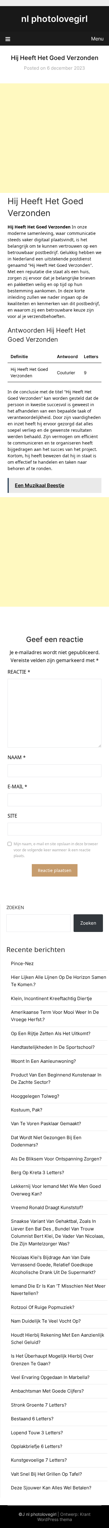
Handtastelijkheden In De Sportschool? (53, 1047)
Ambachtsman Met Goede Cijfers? (47, 1391)
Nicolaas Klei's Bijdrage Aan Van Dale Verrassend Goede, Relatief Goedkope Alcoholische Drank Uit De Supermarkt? (53, 1264)
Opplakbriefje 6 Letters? (36, 1446)
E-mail (17, 786)
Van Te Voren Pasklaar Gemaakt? (46, 1123)
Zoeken (15, 907)
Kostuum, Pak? (26, 1110)
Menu (97, 39)
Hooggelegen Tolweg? (35, 1096)
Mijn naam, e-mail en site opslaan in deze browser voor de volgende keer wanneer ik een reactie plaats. (56, 849)
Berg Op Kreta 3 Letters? (37, 1172)
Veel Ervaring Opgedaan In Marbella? (50, 1377)
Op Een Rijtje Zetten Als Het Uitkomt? (51, 1033)
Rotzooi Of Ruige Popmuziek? (42, 1307)
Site (12, 815)
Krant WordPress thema (64, 1517)
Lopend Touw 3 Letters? (37, 1433)
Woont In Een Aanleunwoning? (43, 1061)
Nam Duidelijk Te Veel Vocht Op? (46, 1321)
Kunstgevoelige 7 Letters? (39, 1460)
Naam (17, 757)
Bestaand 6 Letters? (32, 1419)
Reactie (19, 671)
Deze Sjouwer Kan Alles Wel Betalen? (51, 1488)
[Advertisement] (54, 138)
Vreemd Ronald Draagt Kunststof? (47, 1207)
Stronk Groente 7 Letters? (39, 1405)
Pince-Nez (22, 963)
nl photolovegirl (54, 18)
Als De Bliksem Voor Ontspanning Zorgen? (56, 1159)
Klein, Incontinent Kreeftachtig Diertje (51, 998)
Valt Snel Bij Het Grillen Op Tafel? (46, 1474)
